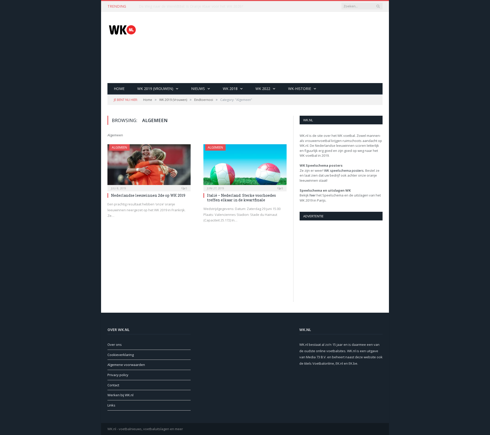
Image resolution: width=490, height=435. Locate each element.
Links (111, 405)
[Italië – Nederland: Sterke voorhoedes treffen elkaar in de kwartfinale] (245, 166)
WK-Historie (299, 88)
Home (119, 88)
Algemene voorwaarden (126, 364)
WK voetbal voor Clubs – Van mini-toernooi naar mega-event (189, 6)
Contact (113, 385)
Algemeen (119, 147)
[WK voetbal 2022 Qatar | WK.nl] (122, 28)
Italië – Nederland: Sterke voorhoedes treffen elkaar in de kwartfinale (241, 197)
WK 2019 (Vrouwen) (155, 88)
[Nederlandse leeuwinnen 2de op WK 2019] (149, 166)
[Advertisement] (290, 47)
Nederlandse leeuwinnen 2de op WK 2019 (148, 195)
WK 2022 (262, 88)
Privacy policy (117, 375)
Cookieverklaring (120, 354)
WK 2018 (230, 88)
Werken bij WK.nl (120, 395)
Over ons (114, 344)
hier (313, 195)
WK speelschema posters (344, 170)
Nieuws (198, 88)
